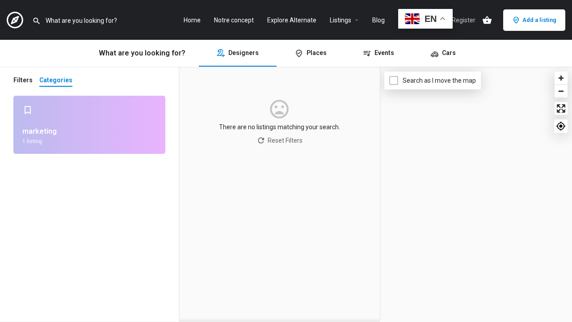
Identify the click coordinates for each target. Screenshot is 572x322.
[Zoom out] (561, 91)
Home (192, 20)
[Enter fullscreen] (561, 108)
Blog (378, 20)
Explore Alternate (291, 20)
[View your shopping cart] (487, 20)
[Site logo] (16, 19)
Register (463, 20)
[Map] (476, 194)
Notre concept (234, 20)
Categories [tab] (55, 80)
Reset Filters (285, 140)
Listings (340, 20)
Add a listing (539, 20)
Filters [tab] (23, 80)
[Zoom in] (561, 78)
